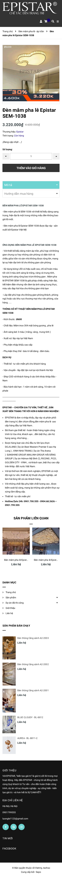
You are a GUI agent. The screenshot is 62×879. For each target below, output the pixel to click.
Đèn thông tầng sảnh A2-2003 (33, 638)
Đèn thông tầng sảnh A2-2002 (33, 664)
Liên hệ (9, 613)
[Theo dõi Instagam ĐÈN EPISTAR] (21, 827)
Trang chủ (11, 592)
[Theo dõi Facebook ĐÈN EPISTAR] (5, 827)
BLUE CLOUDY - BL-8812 (30, 717)
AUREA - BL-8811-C (27, 738)
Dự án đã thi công (15, 602)
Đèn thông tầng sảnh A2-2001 (33, 690)
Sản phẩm (11, 597)
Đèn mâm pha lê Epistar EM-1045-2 (22, 560)
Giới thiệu (10, 608)
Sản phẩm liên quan (31, 518)
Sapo (38, 872)
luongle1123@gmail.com (15, 818)
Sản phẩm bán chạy (16, 625)
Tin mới (7, 838)
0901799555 (9, 812)
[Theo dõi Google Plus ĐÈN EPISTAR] (13, 827)
